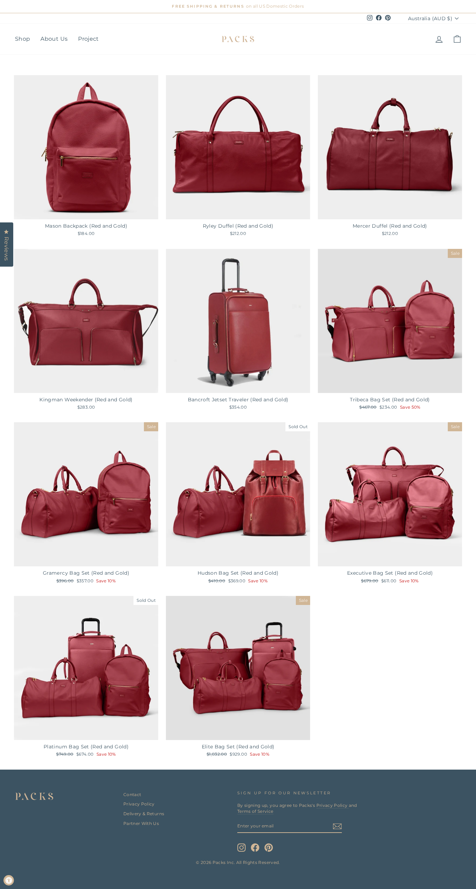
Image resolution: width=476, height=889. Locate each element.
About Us (54, 39)
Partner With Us (141, 823)
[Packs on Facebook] (255, 847)
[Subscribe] (337, 826)
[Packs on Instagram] (241, 847)
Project (88, 39)
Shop (22, 39)
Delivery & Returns (143, 813)
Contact (132, 794)
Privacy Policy (139, 804)
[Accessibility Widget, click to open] (8, 880)
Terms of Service (255, 811)
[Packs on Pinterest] (268, 847)
